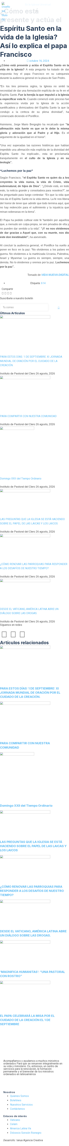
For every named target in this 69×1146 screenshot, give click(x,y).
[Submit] (58, 307)
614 (43, 283)
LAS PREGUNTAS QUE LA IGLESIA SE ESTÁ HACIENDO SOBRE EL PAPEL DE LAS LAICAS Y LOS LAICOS (33, 846)
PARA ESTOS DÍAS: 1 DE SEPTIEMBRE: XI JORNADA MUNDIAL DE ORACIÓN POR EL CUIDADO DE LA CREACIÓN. (31, 361)
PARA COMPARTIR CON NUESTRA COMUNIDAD (28, 416)
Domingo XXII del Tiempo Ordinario (20, 478)
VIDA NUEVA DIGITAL (55, 274)
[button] (36, 11)
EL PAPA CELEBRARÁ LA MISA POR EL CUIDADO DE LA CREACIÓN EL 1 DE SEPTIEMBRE (27, 1020)
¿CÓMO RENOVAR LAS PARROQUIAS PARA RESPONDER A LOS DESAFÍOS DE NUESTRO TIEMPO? (32, 891)
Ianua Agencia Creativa (23, 1140)
